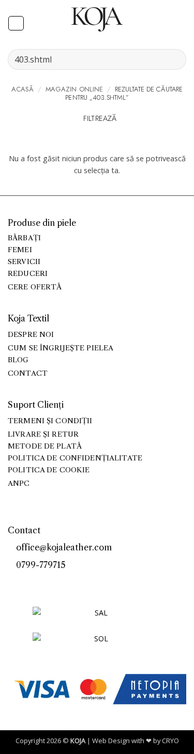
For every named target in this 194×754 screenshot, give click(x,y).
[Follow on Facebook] (13, 582)
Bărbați (24, 238)
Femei (20, 249)
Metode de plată (45, 446)
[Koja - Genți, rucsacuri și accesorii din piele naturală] (97, 19)
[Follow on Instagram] (25, 582)
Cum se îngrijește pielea (60, 348)
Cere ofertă (35, 287)
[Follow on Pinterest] (36, 582)
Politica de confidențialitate (75, 458)
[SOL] (97, 645)
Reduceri (28, 273)
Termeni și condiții (50, 421)
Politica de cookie (48, 470)
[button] (15, 23)
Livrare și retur (43, 434)
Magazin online (74, 89)
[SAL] (97, 619)
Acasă (22, 89)
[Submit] (174, 59)
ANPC (19, 483)
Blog (18, 360)
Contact (28, 373)
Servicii (24, 261)
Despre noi (31, 334)
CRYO (170, 740)
